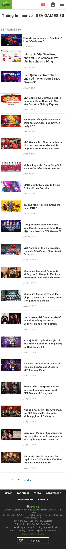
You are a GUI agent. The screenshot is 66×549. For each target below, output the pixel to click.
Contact (35, 540)
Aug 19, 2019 (30, 422)
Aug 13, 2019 (30, 468)
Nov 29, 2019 (29, 174)
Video (37, 493)
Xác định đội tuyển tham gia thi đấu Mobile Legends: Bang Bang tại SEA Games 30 (43, 343)
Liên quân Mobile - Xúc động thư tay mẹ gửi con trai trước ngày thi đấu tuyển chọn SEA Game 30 (43, 436)
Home (8, 493)
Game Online (25, 499)
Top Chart (23, 493)
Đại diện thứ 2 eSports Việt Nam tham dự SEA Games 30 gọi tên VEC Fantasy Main (42, 366)
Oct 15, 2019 (29, 237)
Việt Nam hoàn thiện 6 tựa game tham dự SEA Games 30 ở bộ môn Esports (43, 251)
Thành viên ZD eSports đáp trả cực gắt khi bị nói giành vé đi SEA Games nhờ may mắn (41, 390)
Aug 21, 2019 (30, 352)
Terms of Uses (29, 534)
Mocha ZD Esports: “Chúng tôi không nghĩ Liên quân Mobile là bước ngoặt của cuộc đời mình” (42, 274)
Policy (41, 534)
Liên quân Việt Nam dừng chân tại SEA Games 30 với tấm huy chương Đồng (41, 58)
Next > (27, 480)
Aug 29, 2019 (30, 306)
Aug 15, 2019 (30, 445)
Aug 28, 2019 (30, 329)
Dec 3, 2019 (29, 154)
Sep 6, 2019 (29, 283)
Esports (43, 499)
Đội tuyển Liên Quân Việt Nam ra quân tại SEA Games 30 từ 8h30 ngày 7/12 (42, 122)
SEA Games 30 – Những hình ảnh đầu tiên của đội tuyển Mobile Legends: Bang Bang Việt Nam (43, 145)
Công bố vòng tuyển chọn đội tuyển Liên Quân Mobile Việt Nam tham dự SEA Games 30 (43, 459)
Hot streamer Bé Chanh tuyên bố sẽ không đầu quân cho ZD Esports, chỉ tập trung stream (42, 320)
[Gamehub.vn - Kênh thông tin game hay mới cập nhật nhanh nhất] (6, 4)
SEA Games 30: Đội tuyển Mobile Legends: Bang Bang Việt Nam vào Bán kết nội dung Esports (42, 101)
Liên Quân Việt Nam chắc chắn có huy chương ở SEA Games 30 (42, 79)
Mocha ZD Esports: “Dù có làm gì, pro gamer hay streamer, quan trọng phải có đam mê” (43, 297)
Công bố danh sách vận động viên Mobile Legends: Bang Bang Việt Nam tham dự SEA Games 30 (43, 228)
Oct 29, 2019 (29, 194)
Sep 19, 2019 (30, 260)
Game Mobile (53, 493)
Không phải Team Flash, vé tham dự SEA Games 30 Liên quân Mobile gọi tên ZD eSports (43, 413)
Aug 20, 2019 (30, 375)
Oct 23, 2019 (29, 213)
